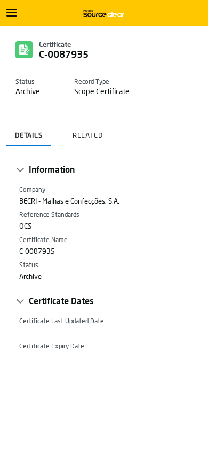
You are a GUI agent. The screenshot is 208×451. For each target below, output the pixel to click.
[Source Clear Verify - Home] (104, 13)
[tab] (28, 132)
